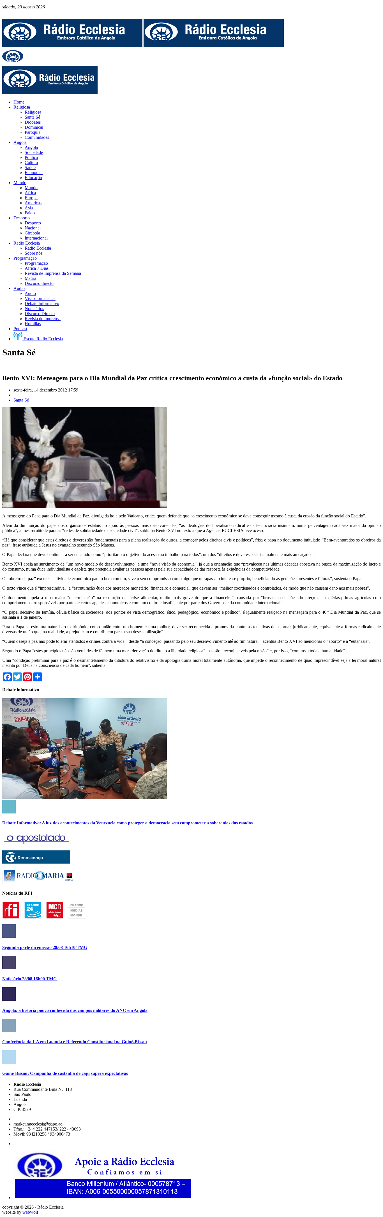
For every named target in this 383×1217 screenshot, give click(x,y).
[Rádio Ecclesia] (72, 45)
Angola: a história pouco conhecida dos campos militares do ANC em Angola (74, 1010)
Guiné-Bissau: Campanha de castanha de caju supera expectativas (65, 1073)
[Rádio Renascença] (36, 862)
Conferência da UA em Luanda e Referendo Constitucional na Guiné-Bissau (74, 1041)
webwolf (30, 1212)
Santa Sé (21, 400)
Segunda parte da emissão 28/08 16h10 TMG (44, 947)
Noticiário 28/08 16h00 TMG (29, 978)
